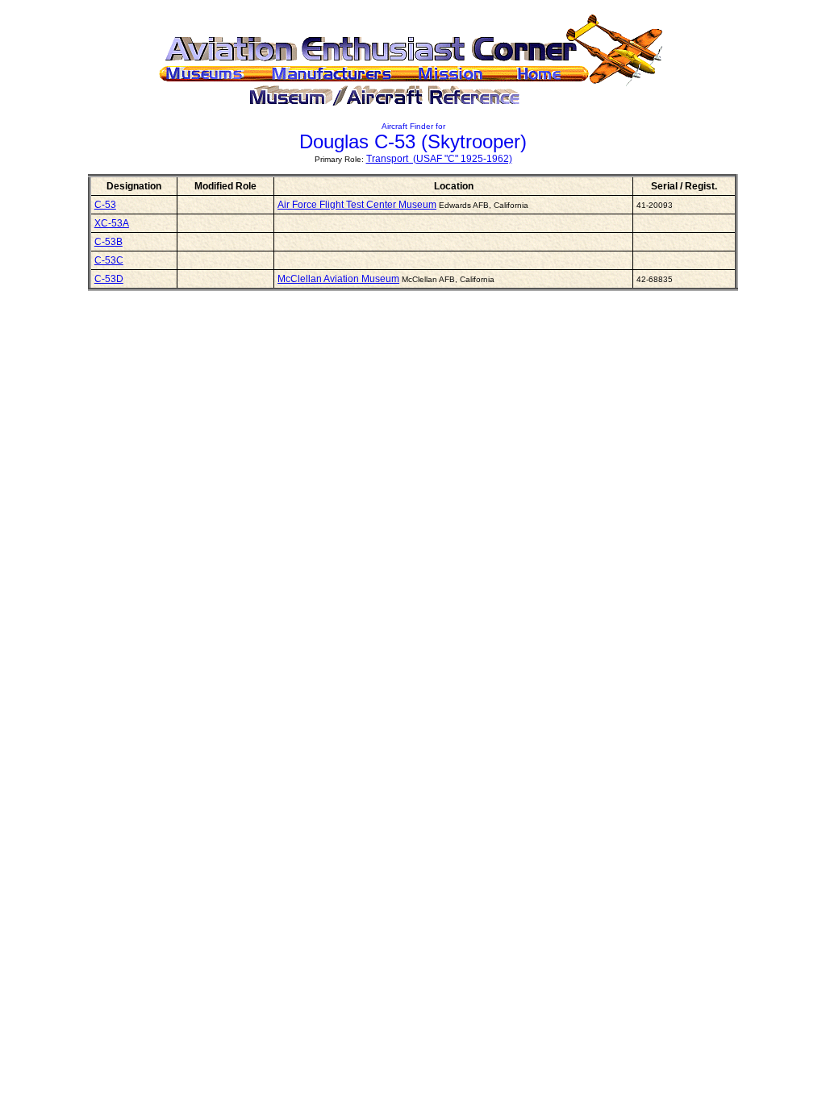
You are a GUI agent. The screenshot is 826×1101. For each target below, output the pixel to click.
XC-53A (111, 223)
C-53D (108, 279)
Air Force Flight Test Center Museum (356, 204)
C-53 (105, 204)
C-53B (108, 241)
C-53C (108, 260)
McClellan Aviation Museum (338, 279)
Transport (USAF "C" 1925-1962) (439, 158)
